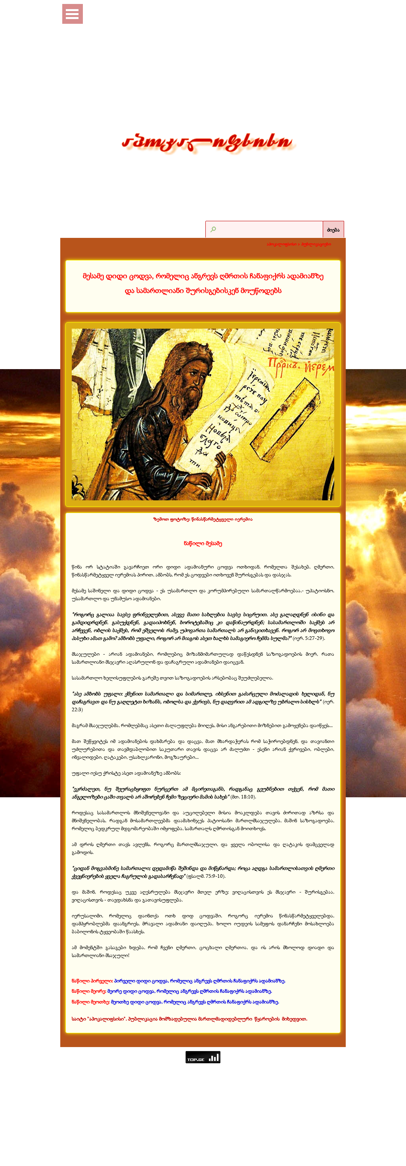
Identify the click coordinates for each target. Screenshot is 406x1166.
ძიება (333, 229)
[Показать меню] (72, 14)
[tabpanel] (203, 283)
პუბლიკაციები (316, 244)
